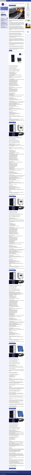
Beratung (11, 50)
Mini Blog (3, 8)
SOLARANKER (3, 0)
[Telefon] (9, 1)
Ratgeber (14, 122)
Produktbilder (3, 9)
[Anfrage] (11, 1)
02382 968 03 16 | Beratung (12, 5)
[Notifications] (13, 1)
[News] (7, 1)
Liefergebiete (3, 7)
